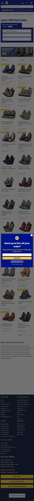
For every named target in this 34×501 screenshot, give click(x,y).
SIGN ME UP (17, 258)
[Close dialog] (32, 235)
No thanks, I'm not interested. (17, 261)
